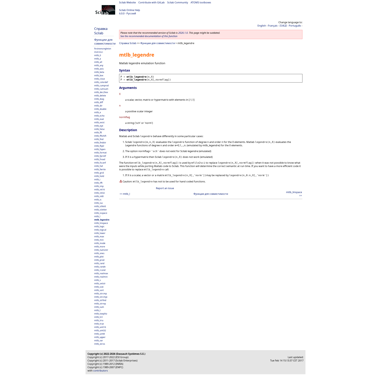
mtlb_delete (100, 95)
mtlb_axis (99, 68)
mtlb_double (100, 109)
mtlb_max (99, 236)
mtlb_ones (99, 253)
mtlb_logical (100, 229)
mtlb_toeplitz (100, 313)
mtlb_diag (99, 98)
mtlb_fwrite (100, 169)
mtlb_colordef (101, 82)
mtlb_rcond (99, 270)
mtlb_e (97, 112)
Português (295, 25)
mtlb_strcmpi (100, 296)
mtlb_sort (99, 290)
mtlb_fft (98, 132)
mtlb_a (97, 58)
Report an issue (165, 188)
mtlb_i (97, 179)
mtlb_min (99, 239)
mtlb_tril (98, 317)
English (262, 25)
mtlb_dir (98, 105)
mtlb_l (97, 216)
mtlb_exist (99, 122)
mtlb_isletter (100, 209)
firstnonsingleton (102, 48)
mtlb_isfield (100, 206)
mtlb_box (98, 75)
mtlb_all (98, 62)
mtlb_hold (99, 176)
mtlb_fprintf (100, 155)
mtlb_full (98, 166)
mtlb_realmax (101, 273)
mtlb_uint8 (99, 333)
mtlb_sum (99, 306)
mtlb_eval (99, 119)
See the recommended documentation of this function (148, 36)
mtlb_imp (99, 186)
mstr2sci (98, 51)
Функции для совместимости (105, 41)
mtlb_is (97, 199)
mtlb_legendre (101, 219)
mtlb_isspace (100, 213)
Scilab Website (127, 2)
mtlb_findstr (100, 142)
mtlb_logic (99, 226)
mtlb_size (99, 286)
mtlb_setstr (100, 283)
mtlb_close (99, 78)
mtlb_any (98, 65)
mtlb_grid (99, 172)
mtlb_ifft (98, 182)
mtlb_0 (97, 55)
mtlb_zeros (99, 343)
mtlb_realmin (101, 276)
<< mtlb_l (125, 194)
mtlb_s (97, 280)
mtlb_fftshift (100, 135)
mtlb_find (98, 139)
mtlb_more (99, 246)
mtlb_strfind (100, 300)
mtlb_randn (100, 266)
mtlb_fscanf (100, 162)
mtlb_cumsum (101, 88)
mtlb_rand (99, 263)
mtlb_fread (99, 159)
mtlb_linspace (101, 223)
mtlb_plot (99, 256)
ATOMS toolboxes (201, 2)
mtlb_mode (99, 243)
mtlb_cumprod (101, 85)
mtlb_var (98, 340)
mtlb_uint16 (100, 327)
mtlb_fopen (99, 149)
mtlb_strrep (100, 303)
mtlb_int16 (99, 189)
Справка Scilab (101, 30)
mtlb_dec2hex (101, 92)
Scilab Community (177, 2)
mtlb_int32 (99, 192)
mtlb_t (97, 310)
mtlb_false (99, 129)
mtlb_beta (99, 72)
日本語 (283, 25)
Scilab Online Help (129, 10)
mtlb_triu (98, 320)
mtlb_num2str (101, 249)
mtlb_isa (98, 202)
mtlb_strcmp (100, 293)
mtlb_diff (98, 102)
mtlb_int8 (99, 196)
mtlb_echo (99, 115)
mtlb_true (99, 323)
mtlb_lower (99, 233)
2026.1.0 (183, 32)
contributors (100, 370)
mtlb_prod (99, 259)
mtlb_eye (98, 125)
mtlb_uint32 (100, 330)
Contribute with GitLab (151, 2)
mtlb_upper (100, 337)
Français (273, 25)
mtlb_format (100, 152)
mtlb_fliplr (99, 145)
